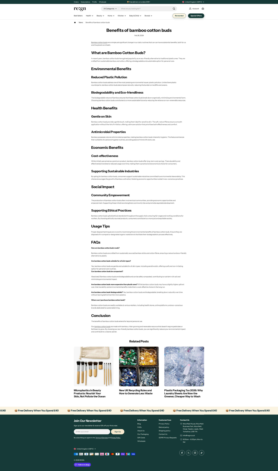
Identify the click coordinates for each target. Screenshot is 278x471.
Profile (94, 2)
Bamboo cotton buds (99, 42)
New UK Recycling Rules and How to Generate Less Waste (135, 392)
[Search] (174, 8)
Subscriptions (85, 2)
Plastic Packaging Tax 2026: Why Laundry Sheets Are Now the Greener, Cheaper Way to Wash (183, 393)
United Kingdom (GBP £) (193, 2)
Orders (76, 2)
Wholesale (102, 2)
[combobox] (139, 8)
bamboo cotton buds (102, 326)
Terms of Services (101, 438)
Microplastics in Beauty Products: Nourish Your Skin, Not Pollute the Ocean (89, 393)
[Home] (75, 22)
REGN (82, 460)
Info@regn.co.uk (189, 435)
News (81, 22)
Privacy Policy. (116, 438)
